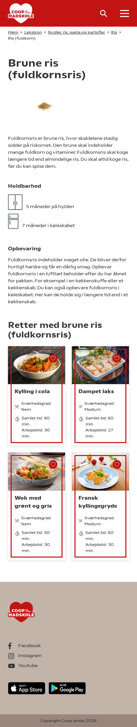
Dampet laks (96, 391)
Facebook (29, 645)
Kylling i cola (32, 391)
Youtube (28, 665)
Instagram (30, 655)
